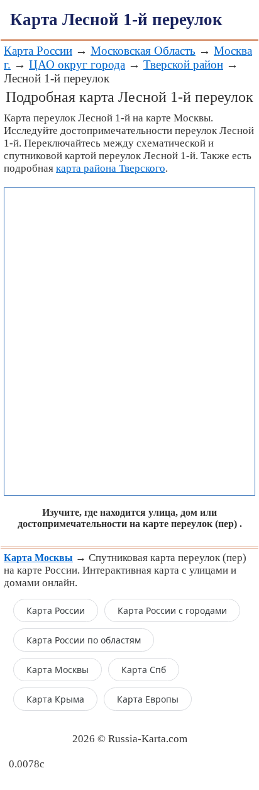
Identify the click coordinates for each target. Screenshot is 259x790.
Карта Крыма (55, 699)
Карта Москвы (57, 670)
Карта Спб (143, 670)
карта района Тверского (110, 168)
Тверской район (183, 64)
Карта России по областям (83, 640)
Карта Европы (148, 699)
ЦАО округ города (77, 64)
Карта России (38, 50)
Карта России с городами (172, 610)
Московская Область (143, 50)
